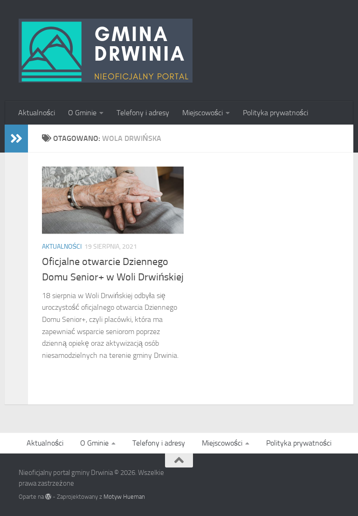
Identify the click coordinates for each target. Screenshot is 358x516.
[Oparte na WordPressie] (48, 497)
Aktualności (36, 112)
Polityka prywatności (275, 112)
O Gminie (82, 112)
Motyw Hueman (124, 496)
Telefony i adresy (143, 112)
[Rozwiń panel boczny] (16, 139)
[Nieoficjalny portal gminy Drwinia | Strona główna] (106, 51)
